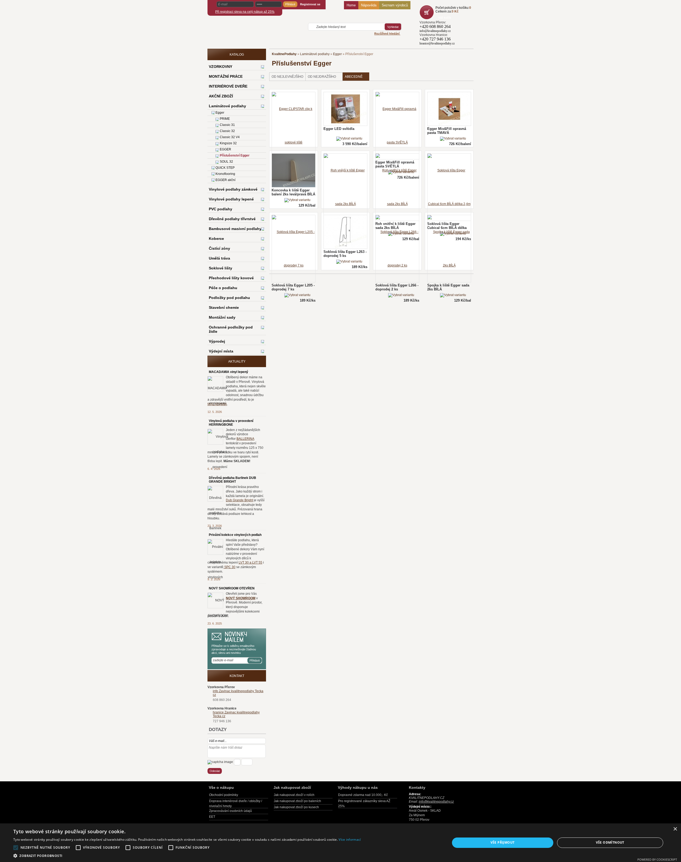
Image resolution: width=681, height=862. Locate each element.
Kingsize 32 (228, 143)
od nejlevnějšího (287, 77)
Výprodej (217, 341)
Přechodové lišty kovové (231, 278)
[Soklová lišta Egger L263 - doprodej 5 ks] (349, 262)
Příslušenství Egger (235, 155)
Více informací (350, 839)
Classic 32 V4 (230, 137)
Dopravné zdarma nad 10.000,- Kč (363, 795)
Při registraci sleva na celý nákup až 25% (245, 12)
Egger (337, 54)
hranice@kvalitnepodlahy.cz (437, 43)
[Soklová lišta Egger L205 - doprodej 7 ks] (297, 295)
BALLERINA (245, 439)
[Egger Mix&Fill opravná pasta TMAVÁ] (453, 139)
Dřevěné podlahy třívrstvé (232, 219)
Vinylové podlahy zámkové (233, 189)
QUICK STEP (225, 168)
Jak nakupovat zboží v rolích (294, 795)
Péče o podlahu (223, 288)
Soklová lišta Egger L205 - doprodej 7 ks (293, 287)
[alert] (340, 842)
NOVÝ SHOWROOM (240, 598)
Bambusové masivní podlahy (235, 229)
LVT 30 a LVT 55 (250, 562)
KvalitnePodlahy (284, 54)
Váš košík (444, 17)
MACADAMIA (217, 404)
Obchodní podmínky (223, 795)
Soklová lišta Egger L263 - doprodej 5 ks (345, 254)
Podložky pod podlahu (229, 297)
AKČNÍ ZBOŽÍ (221, 96)
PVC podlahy (220, 209)
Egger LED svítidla (338, 129)
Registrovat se (310, 4)
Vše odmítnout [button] (610, 842)
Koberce (216, 238)
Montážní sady (222, 317)
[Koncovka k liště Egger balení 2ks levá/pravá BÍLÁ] (297, 200)
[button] (187, 855)
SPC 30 (229, 567)
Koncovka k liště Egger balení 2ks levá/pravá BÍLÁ (293, 192)
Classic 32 (227, 131)
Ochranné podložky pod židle (231, 329)
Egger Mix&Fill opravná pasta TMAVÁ (446, 131)
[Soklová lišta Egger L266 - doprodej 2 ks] (401, 295)
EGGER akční (225, 180)
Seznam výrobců (395, 5)
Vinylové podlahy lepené (231, 199)
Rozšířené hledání (387, 33)
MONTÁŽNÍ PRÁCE (226, 76)
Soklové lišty (220, 268)
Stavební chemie (224, 307)
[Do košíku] (427, 12)
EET (212, 817)
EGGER (225, 149)
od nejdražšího (322, 77)
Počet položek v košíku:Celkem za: (453, 9)
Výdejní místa (221, 351)
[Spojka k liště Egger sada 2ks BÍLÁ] (453, 295)
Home (351, 5)
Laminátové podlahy (315, 54)
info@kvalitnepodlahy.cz (435, 31)
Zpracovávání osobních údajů (230, 811)
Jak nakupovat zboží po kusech (296, 807)
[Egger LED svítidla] (349, 139)
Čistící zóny (219, 248)
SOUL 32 (226, 161)
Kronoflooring (225, 174)
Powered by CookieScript (657, 859)
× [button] (675, 829)
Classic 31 (227, 125)
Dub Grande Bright (239, 500)
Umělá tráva (219, 258)
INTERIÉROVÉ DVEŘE (228, 86)
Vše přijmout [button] (503, 842)
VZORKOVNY (220, 66)
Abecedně (354, 77)
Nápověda (368, 5)
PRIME (225, 119)
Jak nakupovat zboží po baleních (297, 801)
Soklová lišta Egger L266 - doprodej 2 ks (396, 287)
